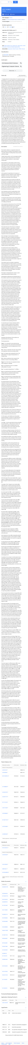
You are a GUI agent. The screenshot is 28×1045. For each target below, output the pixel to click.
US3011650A (5, 807)
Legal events (19, 45)
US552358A (4, 772)
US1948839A (5, 786)
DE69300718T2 (5, 886)
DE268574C (4, 953)
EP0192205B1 (5, 942)
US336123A (4, 770)
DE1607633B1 (5, 949)
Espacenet (10, 48)
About (2, 1043)
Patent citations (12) (8, 45)
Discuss (23, 48)
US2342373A (5, 792)
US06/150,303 (5, 1002)
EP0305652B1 (5, 938)
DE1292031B (4, 988)
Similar (13, 14)
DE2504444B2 (5, 921)
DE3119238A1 (5, 909)
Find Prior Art (6, 14)
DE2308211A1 (5, 914)
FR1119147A (4, 802)
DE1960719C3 (5, 819)
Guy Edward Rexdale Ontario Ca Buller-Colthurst (15, 19)
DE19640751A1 (5, 895)
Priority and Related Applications (13, 46)
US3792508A (5, 826)
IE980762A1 (4, 868)
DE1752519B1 (5, 905)
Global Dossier (15, 48)
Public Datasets (17, 1043)
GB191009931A (5, 775)
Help (9, 1044)
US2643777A (5, 796)
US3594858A (5, 813)
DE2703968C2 (5, 917)
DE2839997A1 (5, 901)
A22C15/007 (6, 54)
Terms (23, 1043)
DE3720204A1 (5, 965)
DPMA (20, 48)
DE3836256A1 (5, 959)
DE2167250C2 (5, 971)
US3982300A (5, 834)
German (10, 17)
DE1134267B (4, 979)
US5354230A (5, 854)
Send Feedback (9, 1043)
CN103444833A (5, 872)
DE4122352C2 (5, 847)
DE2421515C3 (5, 974)
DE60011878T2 (5, 930)
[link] (12, 55)
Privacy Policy (4, 1044)
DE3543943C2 (5, 893)
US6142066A (5, 864)
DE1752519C (4, 955)
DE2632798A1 (5, 946)
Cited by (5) (15, 45)
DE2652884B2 (5, 926)
